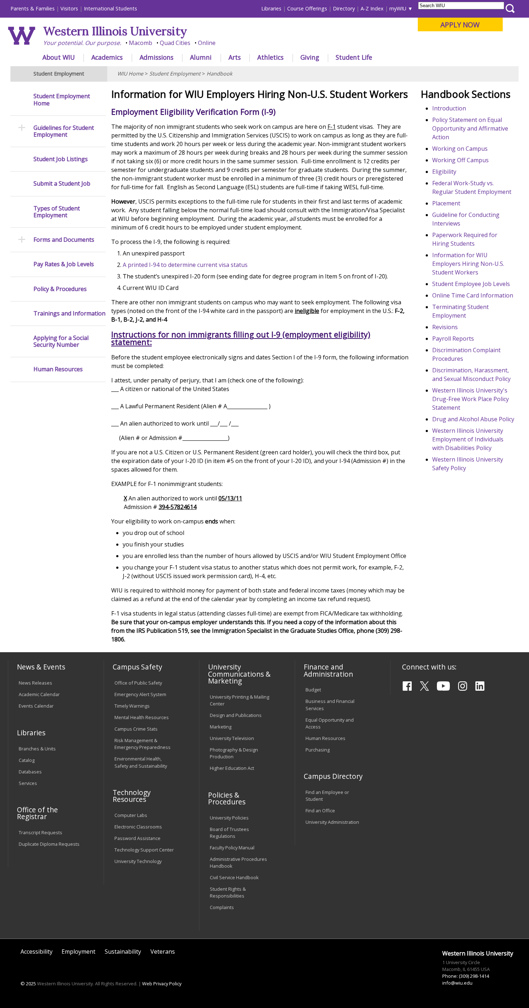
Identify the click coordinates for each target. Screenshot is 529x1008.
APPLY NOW (460, 24)
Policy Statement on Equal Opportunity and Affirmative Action (470, 128)
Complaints (222, 907)
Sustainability (123, 951)
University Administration (332, 822)
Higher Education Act (232, 768)
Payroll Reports (453, 338)
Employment (78, 951)
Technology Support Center (144, 849)
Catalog (27, 760)
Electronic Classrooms (138, 826)
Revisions (445, 327)
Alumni (201, 57)
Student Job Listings (60, 159)
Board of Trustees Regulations (229, 832)
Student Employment (174, 73)
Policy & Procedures (60, 289)
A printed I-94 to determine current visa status (185, 265)
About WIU (58, 57)
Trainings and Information (69, 313)
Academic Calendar (39, 694)
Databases (30, 771)
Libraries (271, 8)
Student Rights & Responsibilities (228, 892)
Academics (107, 57)
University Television (232, 738)
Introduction (449, 108)
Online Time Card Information (472, 295)
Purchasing (318, 749)
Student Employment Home (61, 99)
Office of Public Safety (138, 683)
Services (28, 783)
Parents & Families (32, 8)
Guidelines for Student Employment (63, 131)
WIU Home (130, 73)
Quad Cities (175, 43)
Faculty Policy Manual (232, 847)
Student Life (354, 57)
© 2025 (28, 983)
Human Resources (58, 369)
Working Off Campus (460, 160)
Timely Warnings (132, 706)
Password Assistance (137, 838)
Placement (446, 203)
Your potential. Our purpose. (82, 43)
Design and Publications (236, 715)
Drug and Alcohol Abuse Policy (473, 419)
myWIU (397, 8)
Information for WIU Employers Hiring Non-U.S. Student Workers (468, 263)
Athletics (270, 57)
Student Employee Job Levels (471, 284)
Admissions (156, 57)
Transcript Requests (40, 832)
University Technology (138, 861)
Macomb (140, 43)
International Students (110, 8)
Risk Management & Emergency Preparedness (142, 743)
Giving (309, 57)
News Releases (35, 683)
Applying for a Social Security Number (61, 341)
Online (207, 43)
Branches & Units (37, 748)
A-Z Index (372, 8)
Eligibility (444, 172)
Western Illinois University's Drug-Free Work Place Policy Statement (470, 399)
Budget (313, 689)
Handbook (219, 73)
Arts (235, 57)
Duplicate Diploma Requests (49, 844)
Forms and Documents (63, 239)
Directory (344, 8)
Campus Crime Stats (136, 729)
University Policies (229, 817)
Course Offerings (307, 8)
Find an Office (320, 810)
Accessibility (37, 951)
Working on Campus (460, 149)
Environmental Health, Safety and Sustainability (140, 762)
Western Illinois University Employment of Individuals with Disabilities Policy (467, 439)
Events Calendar (36, 706)
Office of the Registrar (37, 813)
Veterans (162, 951)
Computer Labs (130, 815)
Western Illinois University (115, 31)
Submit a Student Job (61, 183)
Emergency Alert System (140, 694)
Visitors (69, 8)
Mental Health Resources (141, 717)
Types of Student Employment (56, 212)
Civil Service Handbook (234, 877)
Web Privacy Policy (161, 983)
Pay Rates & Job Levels (63, 264)
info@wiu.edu (457, 983)
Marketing (220, 726)
